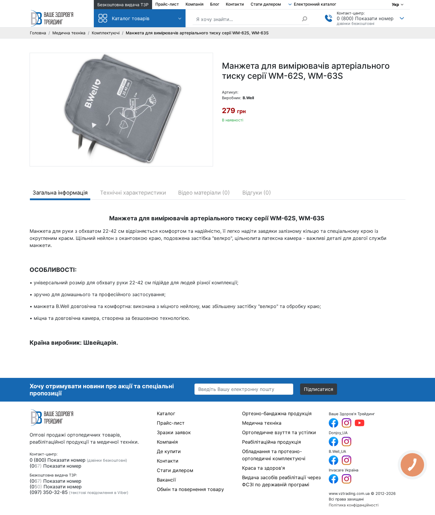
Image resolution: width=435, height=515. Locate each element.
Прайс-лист (167, 4)
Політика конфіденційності (353, 505)
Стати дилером (266, 4)
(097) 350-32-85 (49, 492)
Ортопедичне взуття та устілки (279, 432)
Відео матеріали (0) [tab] (204, 192)
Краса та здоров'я (263, 468)
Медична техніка (69, 33)
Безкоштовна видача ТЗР (123, 4)
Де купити (169, 451)
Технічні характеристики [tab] (133, 192)
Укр (395, 4)
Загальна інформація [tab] (60, 192)
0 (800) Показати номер (365, 18)
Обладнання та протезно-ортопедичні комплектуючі (273, 454)
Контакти (235, 4)
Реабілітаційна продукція (271, 442)
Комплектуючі (106, 33)
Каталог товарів (130, 18)
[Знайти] (305, 18)
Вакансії (166, 480)
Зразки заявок (174, 432)
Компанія (195, 4)
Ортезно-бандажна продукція (277, 413)
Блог (214, 4)
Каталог (166, 413)
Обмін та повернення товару (190, 489)
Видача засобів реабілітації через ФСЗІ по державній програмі (281, 480)
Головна (38, 33)
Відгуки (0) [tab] (256, 192)
